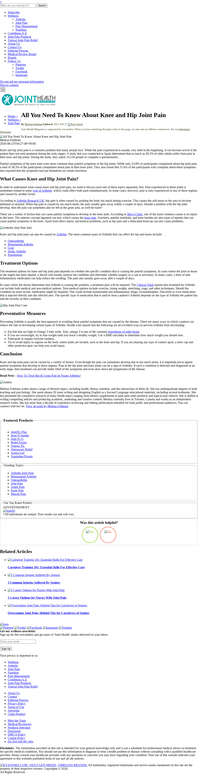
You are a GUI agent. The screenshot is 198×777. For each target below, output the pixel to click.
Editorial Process (18, 50)
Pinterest (20, 64)
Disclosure (14, 731)
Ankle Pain (18, 487)
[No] (108, 535)
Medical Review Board (22, 54)
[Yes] (90, 535)
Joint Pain (21, 22)
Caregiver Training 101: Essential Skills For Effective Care (46, 567)
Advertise (14, 710)
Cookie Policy (16, 738)
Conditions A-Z (17, 33)
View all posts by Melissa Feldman (47, 406)
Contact (12, 696)
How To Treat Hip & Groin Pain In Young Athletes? (49, 375)
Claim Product (16, 714)
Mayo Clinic (135, 214)
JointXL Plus (19, 432)
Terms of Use (16, 707)
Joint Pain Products (19, 36)
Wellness (13, 15)
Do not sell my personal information (22, 81)
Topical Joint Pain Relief (23, 40)
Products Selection (19, 727)
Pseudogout (15, 254)
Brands (12, 57)
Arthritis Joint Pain (22, 473)
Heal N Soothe (20, 435)
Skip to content (9, 85)
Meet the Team (17, 720)
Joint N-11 (17, 439)
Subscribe (14, 12)
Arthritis (20, 19)
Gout (11, 248)
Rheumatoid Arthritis (20, 244)
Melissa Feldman (34, 124)
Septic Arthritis (17, 251)
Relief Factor (19, 442)
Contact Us (14, 47)
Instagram (21, 75)
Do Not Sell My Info (20, 741)
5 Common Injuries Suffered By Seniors (34, 582)
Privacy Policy (17, 703)
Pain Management (26, 26)
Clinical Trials (145, 284)
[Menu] (3, 91)
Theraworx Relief (21, 449)
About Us (14, 43)
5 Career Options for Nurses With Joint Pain (37, 597)
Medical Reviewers (19, 724)
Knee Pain (17, 490)
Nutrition (20, 29)
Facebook (21, 71)
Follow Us (14, 61)
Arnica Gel (17, 453)
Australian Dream (21, 456)
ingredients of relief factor (123, 331)
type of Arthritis (42, 190)
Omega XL (18, 446)
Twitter (19, 68)
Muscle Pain (18, 494)
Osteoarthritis (16, 241)
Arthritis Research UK (30, 200)
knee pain (90, 217)
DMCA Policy (17, 734)
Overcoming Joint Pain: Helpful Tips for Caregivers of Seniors (48, 613)
